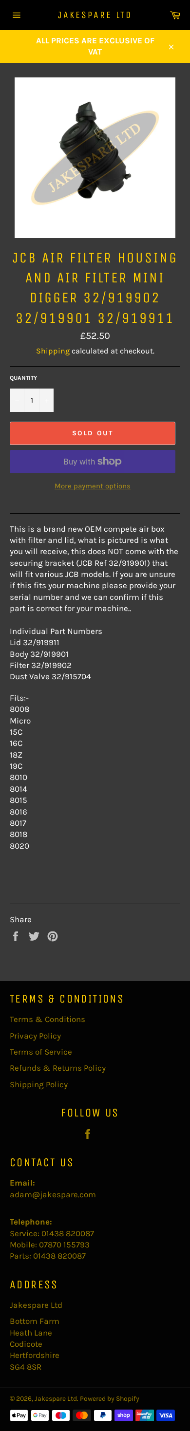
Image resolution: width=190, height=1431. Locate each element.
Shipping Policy (39, 1084)
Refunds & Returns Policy (58, 1068)
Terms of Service (41, 1052)
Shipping (53, 350)
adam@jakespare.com (53, 1194)
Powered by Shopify (109, 1398)
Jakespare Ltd (95, 14)
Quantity (23, 377)
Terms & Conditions (47, 1019)
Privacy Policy (35, 1036)
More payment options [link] (93, 486)
